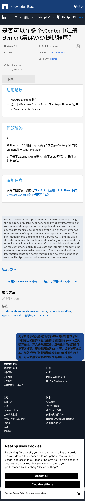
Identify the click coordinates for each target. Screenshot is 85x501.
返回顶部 (7, 269)
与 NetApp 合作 (53, 410)
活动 (6, 406)
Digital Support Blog (55, 377)
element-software (57, 52)
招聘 (6, 427)
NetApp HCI (44, 17)
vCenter (43, 315)
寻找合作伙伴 (52, 406)
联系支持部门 (10, 368)
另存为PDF (77, 46)
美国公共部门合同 (55, 414)
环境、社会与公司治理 (15, 419)
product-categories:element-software (24, 311)
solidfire (53, 58)
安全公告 (8, 381)
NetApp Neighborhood (56, 381)
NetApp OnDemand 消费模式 (60, 419)
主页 (15, 17)
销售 (48, 397)
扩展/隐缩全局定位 (81, 16)
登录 (80, 7)
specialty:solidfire (60, 311)
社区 (48, 372)
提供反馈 (8, 377)
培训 (48, 368)
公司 (6, 397)
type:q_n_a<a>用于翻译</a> (19, 315)
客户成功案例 (10, 414)
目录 (11, 79)
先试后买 (50, 402)
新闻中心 (8, 402)
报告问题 (8, 372)
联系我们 (8, 431)
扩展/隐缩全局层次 (6, 17)
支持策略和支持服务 (13, 385)
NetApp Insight (11, 410)
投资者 (7, 423)
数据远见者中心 (53, 423)
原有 (27, 17)
